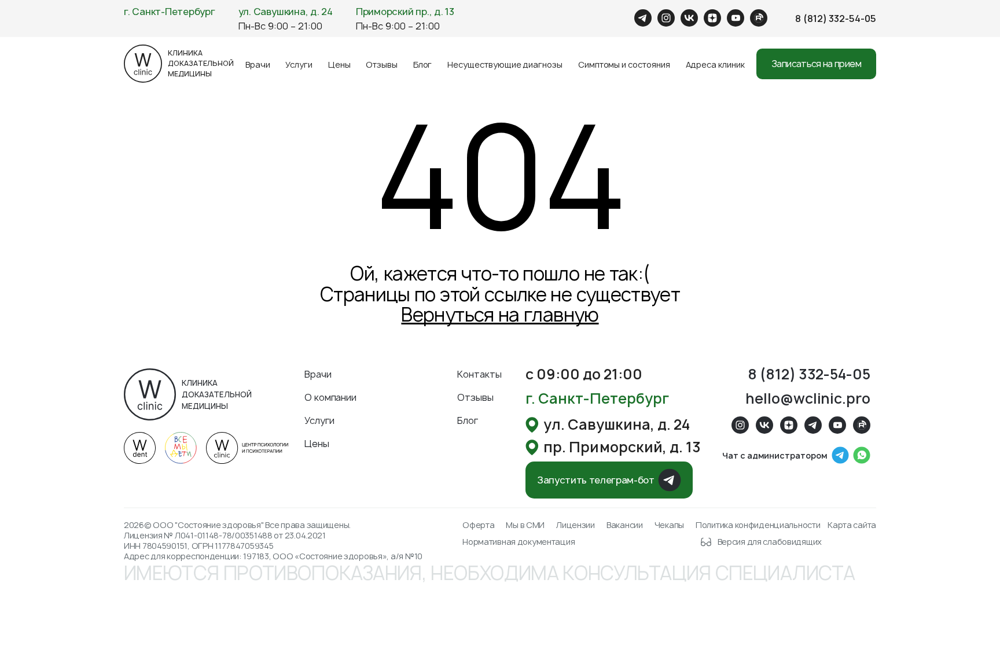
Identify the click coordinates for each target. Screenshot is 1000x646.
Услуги (298, 64)
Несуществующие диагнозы (504, 64)
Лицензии (575, 525)
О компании (330, 397)
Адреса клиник (715, 64)
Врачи (257, 64)
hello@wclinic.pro (807, 398)
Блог (422, 64)
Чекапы (669, 525)
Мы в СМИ (525, 525)
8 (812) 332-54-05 (835, 18)
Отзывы (382, 64)
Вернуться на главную (499, 314)
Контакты (479, 374)
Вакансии (624, 525)
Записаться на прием (816, 63)
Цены (339, 64)
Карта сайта (852, 525)
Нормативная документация (518, 542)
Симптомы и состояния (624, 64)
